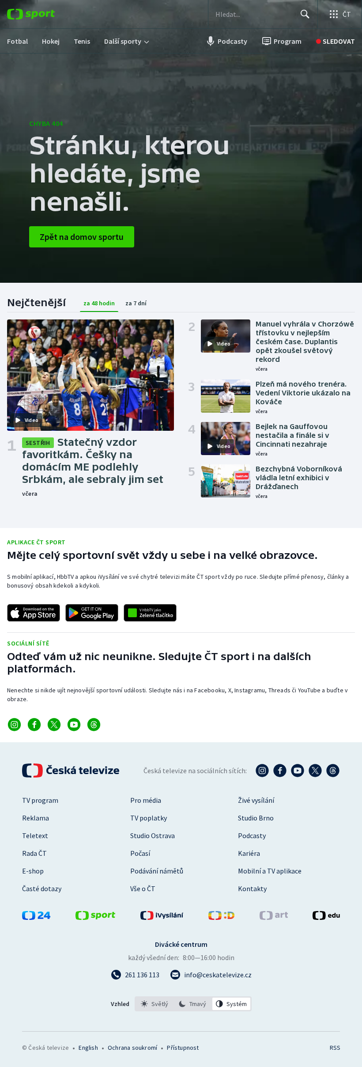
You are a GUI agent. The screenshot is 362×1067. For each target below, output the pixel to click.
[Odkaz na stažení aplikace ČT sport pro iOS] (33, 613)
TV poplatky (148, 817)
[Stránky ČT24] (36, 917)
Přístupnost (183, 1048)
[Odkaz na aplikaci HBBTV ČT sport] (150, 613)
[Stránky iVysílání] (162, 917)
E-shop (33, 870)
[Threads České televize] (333, 770)
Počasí (140, 853)
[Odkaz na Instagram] (14, 725)
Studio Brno (256, 817)
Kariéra (249, 853)
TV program (40, 800)
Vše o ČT (142, 888)
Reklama (35, 817)
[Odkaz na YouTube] (74, 725)
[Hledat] (305, 14)
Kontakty (252, 888)
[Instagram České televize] (262, 770)
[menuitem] (17, 41)
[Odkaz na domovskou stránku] (44, 14)
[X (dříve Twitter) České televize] (315, 770)
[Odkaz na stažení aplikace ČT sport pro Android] (91, 613)
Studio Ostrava (152, 835)
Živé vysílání (256, 800)
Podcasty (252, 835)
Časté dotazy (41, 888)
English (88, 1048)
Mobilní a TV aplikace (270, 870)
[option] (154, 1004)
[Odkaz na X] (54, 725)
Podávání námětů (156, 870)
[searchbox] (254, 14)
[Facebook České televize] (280, 770)
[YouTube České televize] (297, 770)
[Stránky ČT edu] (326, 917)
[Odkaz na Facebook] (34, 725)
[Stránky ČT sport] (95, 917)
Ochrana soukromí (132, 1048)
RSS (335, 1048)
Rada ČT (34, 853)
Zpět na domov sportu (82, 236)
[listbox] (193, 1003)
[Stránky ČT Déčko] (221, 917)
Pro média (145, 800)
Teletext (35, 835)
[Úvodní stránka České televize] (71, 770)
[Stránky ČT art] (274, 917)
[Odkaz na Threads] (94, 725)
